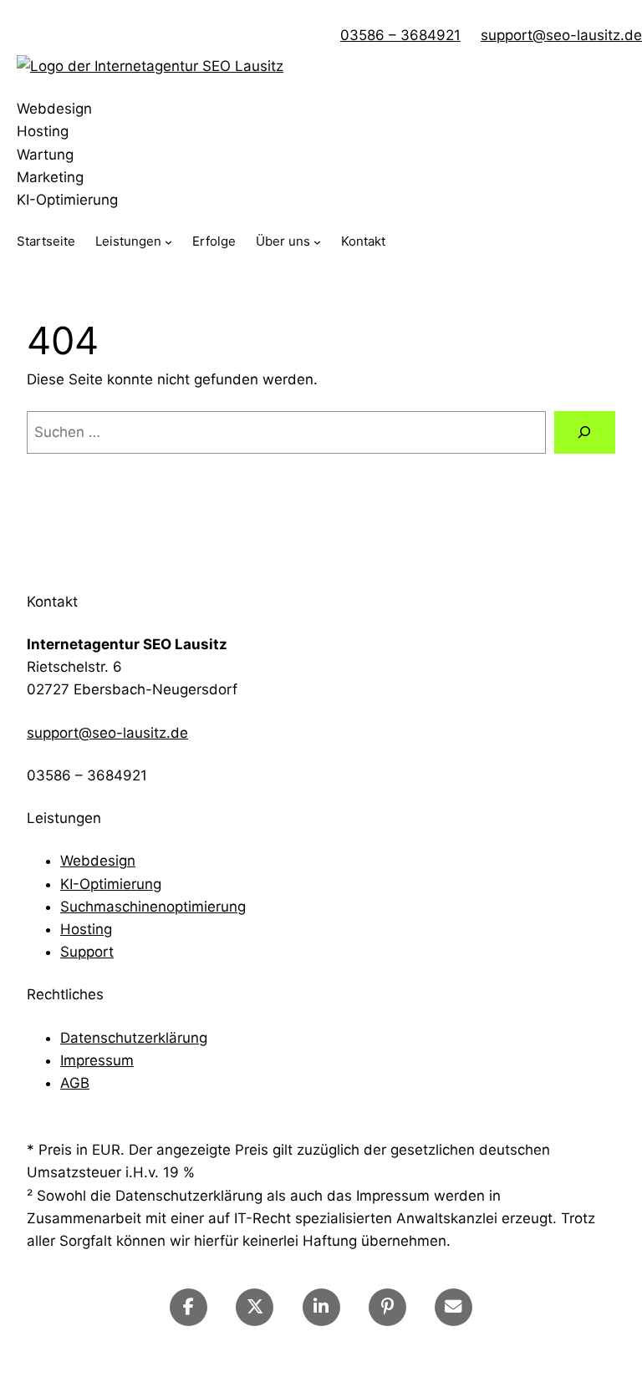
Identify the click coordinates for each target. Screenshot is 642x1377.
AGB (74, 1083)
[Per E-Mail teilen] (453, 1307)
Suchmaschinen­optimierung (153, 906)
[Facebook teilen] (188, 1307)
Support (87, 951)
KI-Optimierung (110, 884)
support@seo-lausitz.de (561, 35)
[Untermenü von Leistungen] (168, 242)
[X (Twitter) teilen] (254, 1307)
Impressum (97, 1060)
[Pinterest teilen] (387, 1307)
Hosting (86, 929)
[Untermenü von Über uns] (317, 242)
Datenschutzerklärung (133, 1037)
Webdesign (97, 860)
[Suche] (584, 432)
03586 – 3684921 (400, 35)
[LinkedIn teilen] (321, 1307)
